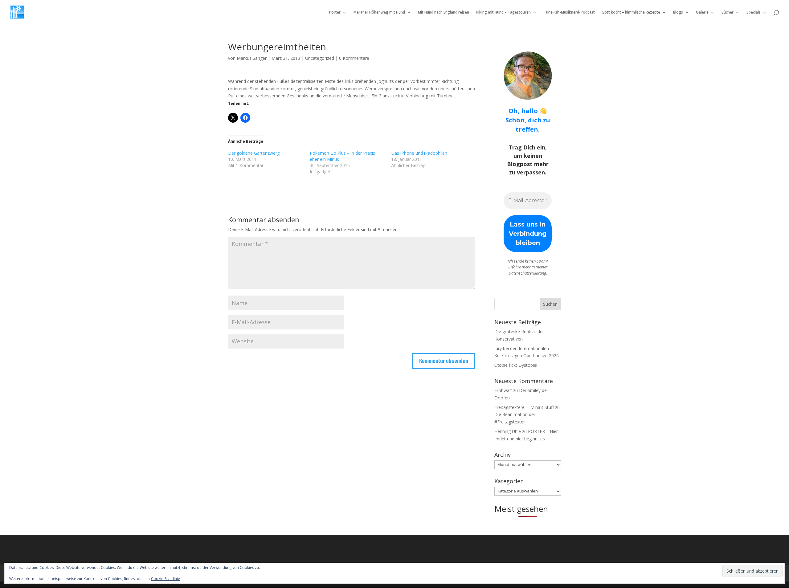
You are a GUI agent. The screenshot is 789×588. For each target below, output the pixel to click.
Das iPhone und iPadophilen (419, 153)
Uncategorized (319, 58)
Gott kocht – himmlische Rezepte (631, 12)
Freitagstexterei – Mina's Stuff (524, 407)
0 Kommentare (354, 58)
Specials (753, 12)
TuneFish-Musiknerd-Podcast (569, 12)
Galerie (702, 12)
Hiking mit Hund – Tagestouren (503, 12)
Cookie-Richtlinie (165, 578)
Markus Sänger (252, 58)
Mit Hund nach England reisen (443, 12)
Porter (335, 12)
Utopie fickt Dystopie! (515, 365)
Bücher (728, 12)
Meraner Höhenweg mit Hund (379, 12)
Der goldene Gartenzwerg (254, 153)
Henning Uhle (507, 431)
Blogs (678, 12)
